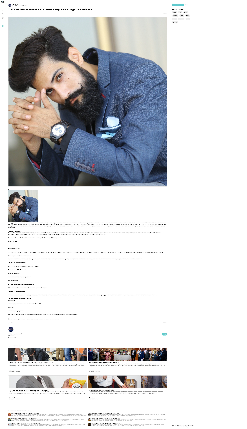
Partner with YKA (183, 425)
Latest (187, 15)
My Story (175, 22)
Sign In (186, 4)
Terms (176, 427)
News (188, 19)
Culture (181, 15)
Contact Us (180, 427)
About (178, 425)
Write (178, 4)
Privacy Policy (185, 427)
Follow (164, 334)
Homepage (174, 425)
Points (188, 425)
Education (175, 15)
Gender (174, 19)
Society (174, 12)
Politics (185, 12)
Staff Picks (181, 19)
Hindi (180, 12)
